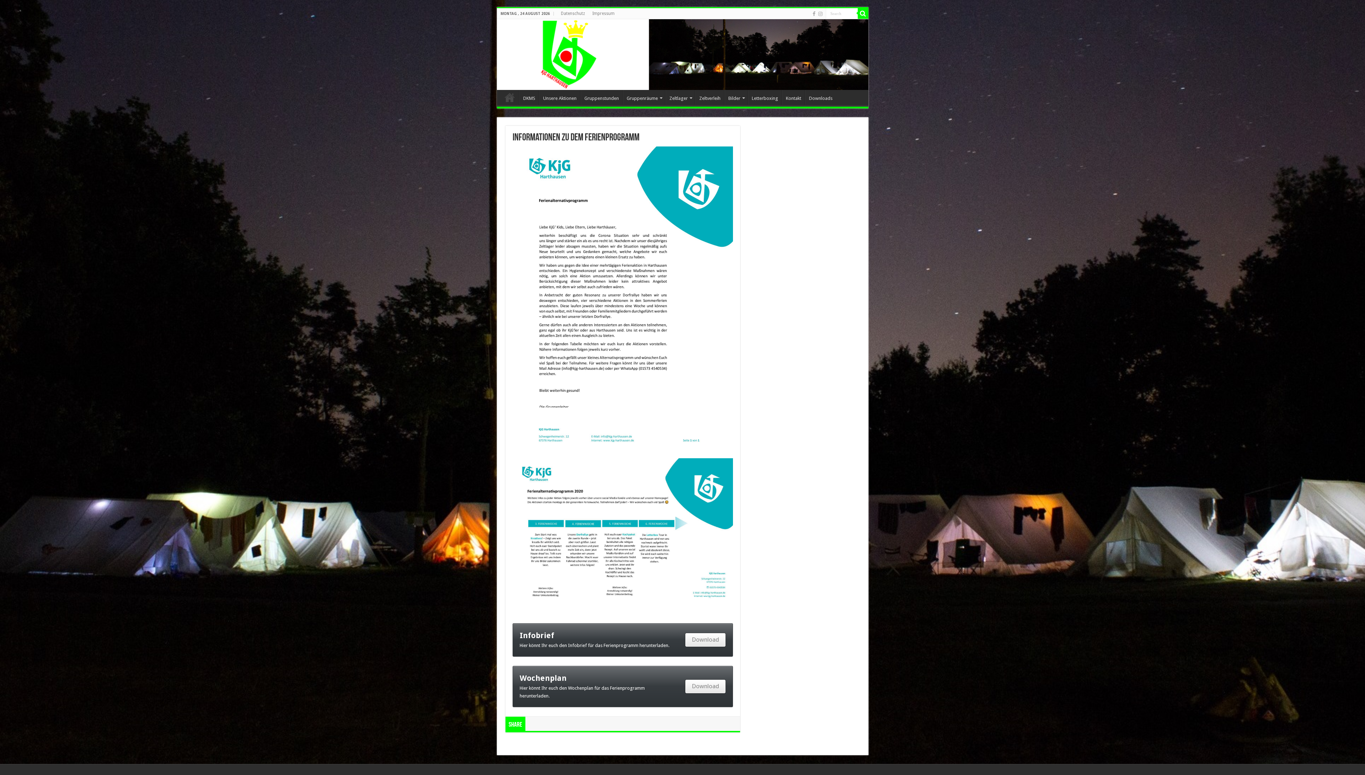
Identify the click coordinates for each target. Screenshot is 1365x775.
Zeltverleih (710, 98)
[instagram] (820, 14)
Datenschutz (573, 13)
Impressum (603, 13)
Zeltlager (678, 98)
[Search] (863, 13)
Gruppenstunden (601, 98)
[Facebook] (814, 14)
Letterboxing (765, 98)
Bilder (734, 98)
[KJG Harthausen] (682, 54)
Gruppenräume (642, 98)
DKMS (529, 98)
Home (509, 97)
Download (705, 639)
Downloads (821, 98)
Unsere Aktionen (560, 98)
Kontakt (793, 98)
